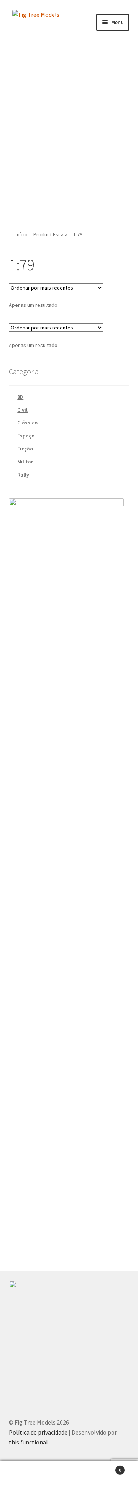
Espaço (25, 435)
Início (22, 234)
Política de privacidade (38, 1432)
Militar (25, 461)
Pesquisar (69, 1474)
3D (20, 396)
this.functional (28, 1442)
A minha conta (23, 1474)
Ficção (25, 448)
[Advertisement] (69, 133)
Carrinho (106, 1467)
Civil (22, 409)
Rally (23, 474)
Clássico (27, 422)
